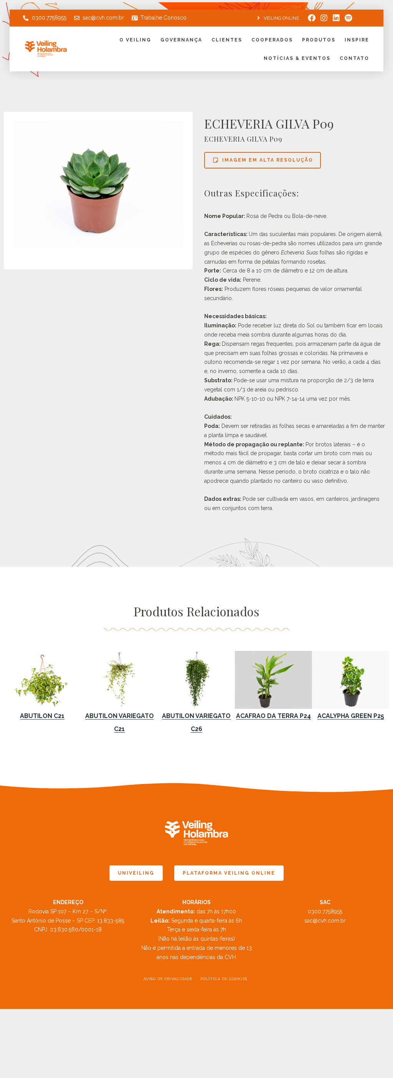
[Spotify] (348, 18)
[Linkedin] (336, 18)
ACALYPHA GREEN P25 (350, 716)
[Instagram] (324, 18)
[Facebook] (311, 18)
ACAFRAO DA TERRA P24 (273, 716)
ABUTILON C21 (42, 716)
